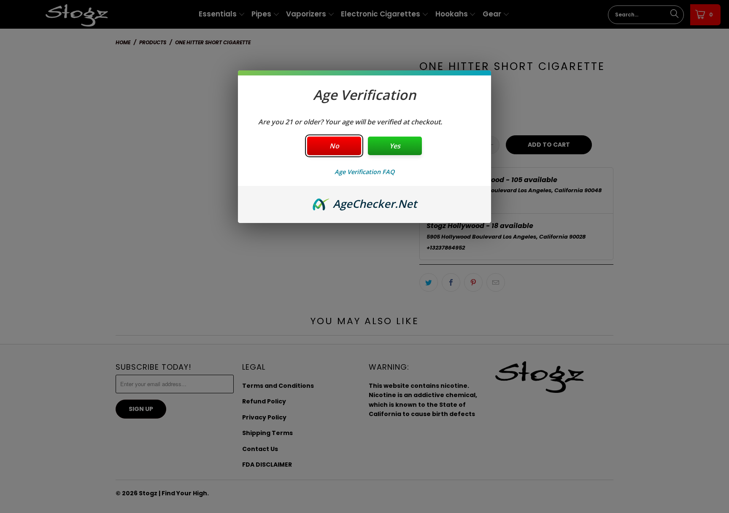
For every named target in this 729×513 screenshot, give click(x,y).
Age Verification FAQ (364, 172)
